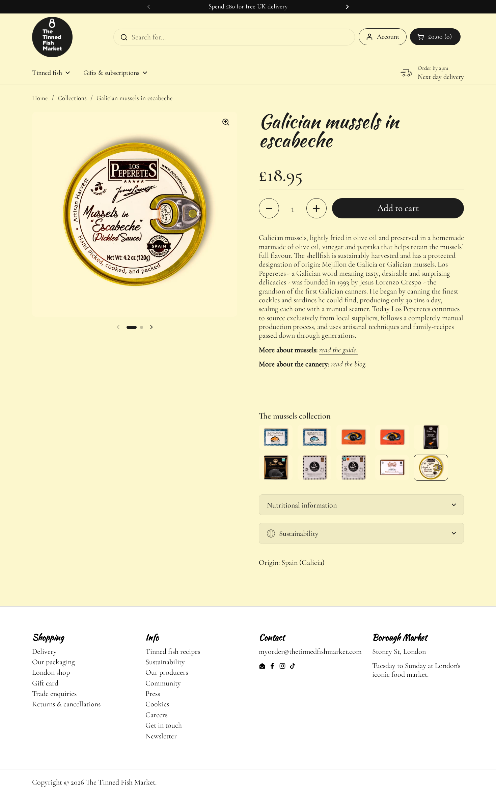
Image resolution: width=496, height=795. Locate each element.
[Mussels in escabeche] (353, 437)
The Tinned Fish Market (120, 782)
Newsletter (161, 736)
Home (40, 98)
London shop (51, 672)
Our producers (166, 672)
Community (163, 683)
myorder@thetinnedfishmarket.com (310, 651)
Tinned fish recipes (172, 651)
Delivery (44, 651)
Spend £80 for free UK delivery (248, 6)
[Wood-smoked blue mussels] (276, 437)
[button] (132, 327)
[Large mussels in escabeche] (392, 437)
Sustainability (165, 662)
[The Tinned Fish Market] (52, 37)
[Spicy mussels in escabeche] (353, 467)
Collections (72, 98)
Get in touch (163, 725)
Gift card (45, 683)
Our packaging (53, 662)
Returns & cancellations (66, 704)
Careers (156, 714)
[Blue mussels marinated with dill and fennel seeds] (314, 437)
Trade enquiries (54, 693)
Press (152, 693)
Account (388, 37)
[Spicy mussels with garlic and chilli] (431, 437)
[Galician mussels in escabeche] (276, 467)
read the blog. (348, 364)
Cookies (157, 704)
